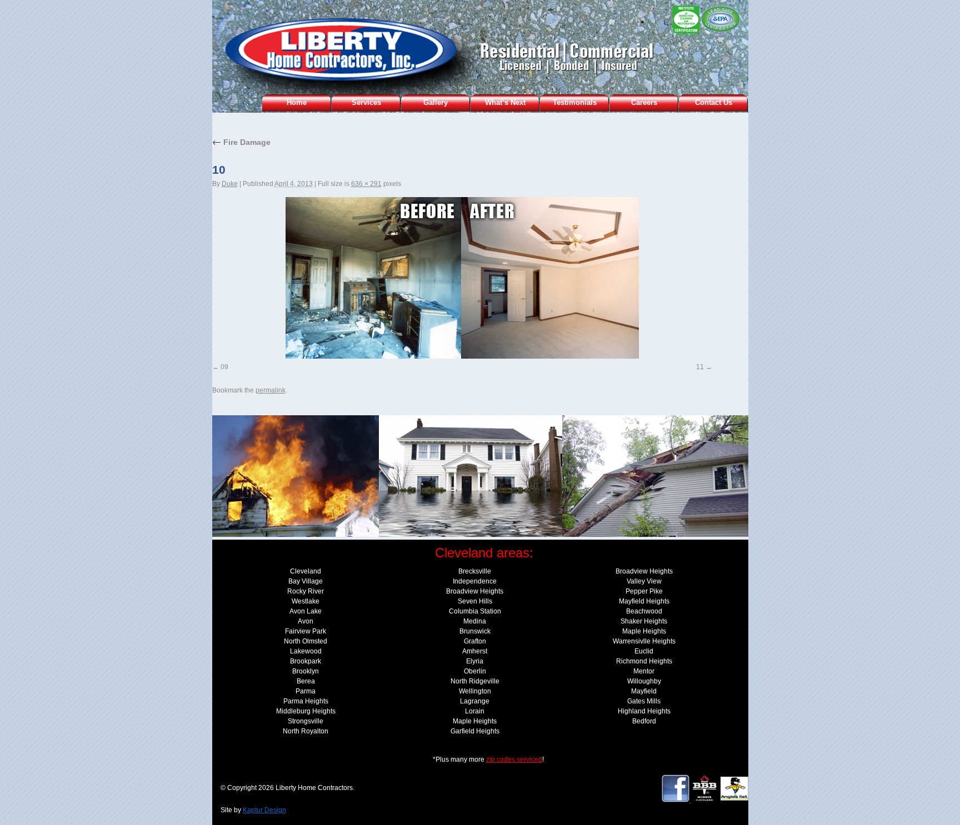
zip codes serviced (514, 759)
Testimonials (575, 102)
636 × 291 (366, 184)
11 (700, 367)
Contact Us (713, 102)
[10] (462, 278)
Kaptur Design (264, 810)
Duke (230, 184)
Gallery (435, 102)
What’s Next (505, 102)
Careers (644, 102)
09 (224, 367)
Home (297, 102)
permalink (271, 390)
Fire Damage (241, 142)
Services (366, 102)
